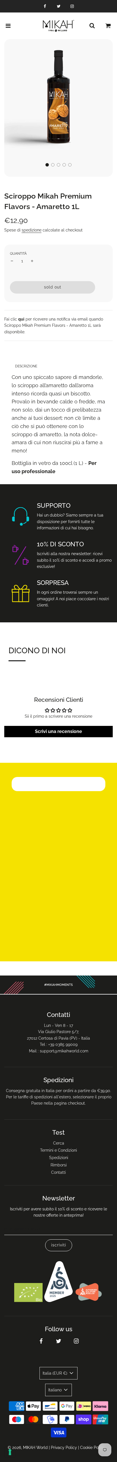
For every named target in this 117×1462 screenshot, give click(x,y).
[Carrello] (108, 25)
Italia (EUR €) (55, 1373)
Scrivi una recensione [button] (58, 731)
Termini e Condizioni (58, 1150)
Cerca (58, 1143)
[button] (47, 165)
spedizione (31, 230)
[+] (32, 261)
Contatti (58, 1172)
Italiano (55, 1390)
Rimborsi (59, 1165)
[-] (12, 261)
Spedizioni (58, 1157)
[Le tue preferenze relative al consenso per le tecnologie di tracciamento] (10, 1452)
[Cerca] (92, 25)
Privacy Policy (64, 1447)
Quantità (18, 254)
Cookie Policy (92, 1447)
